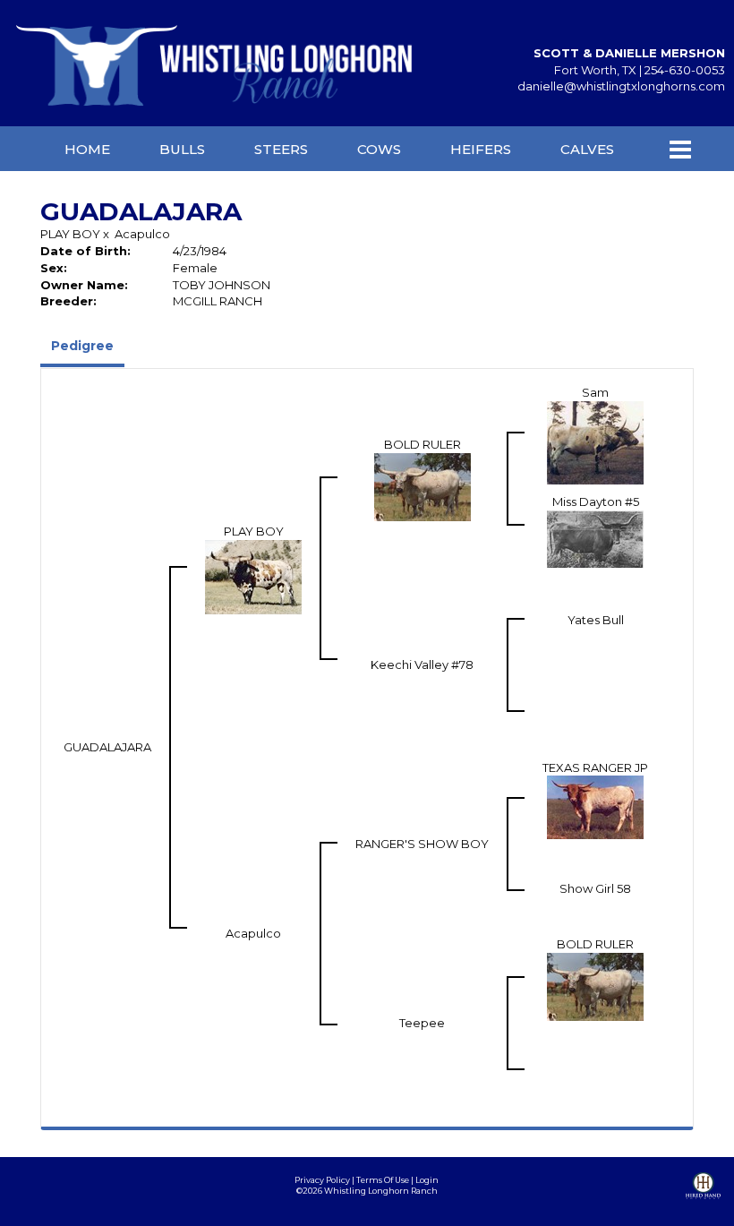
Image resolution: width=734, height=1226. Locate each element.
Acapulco (142, 234)
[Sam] (595, 440)
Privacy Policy (322, 1180)
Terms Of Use (382, 1180)
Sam (595, 392)
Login (427, 1180)
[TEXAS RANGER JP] (595, 806)
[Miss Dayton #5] (595, 537)
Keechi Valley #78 (422, 664)
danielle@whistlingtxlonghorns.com (621, 86)
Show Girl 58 (595, 888)
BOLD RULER (422, 444)
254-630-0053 (684, 70)
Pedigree (82, 346)
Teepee (422, 1023)
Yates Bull (596, 620)
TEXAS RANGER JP (595, 767)
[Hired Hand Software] (703, 1199)
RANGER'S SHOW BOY (422, 843)
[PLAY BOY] (253, 575)
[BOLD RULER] (422, 485)
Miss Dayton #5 (595, 501)
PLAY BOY (70, 234)
